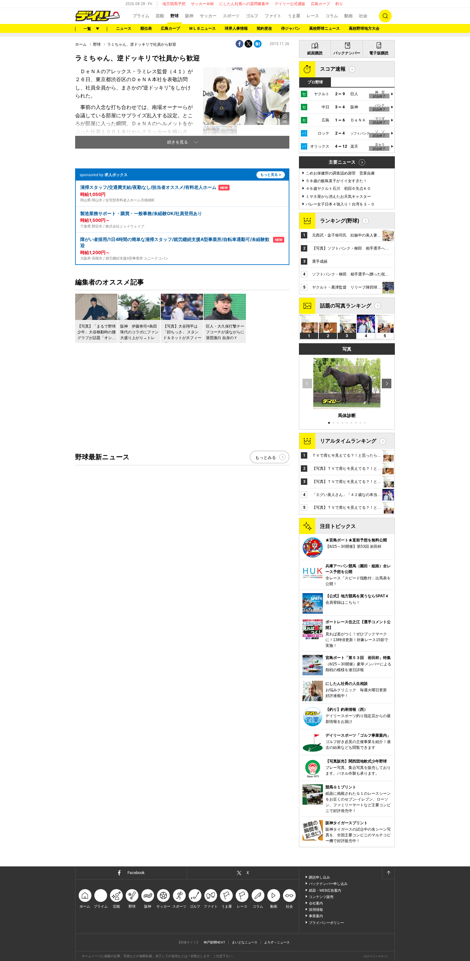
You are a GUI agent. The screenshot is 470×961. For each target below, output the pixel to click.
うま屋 (294, 15)
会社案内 (316, 903)
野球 (174, 15)
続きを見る (177, 142)
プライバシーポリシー (326, 923)
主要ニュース (342, 162)
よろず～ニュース (277, 942)
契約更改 (264, 28)
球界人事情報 (236, 28)
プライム (141, 15)
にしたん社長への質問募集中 (244, 4)
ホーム (81, 44)
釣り (339, 4)
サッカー (208, 15)
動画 (348, 15)
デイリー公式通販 (290, 4)
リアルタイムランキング (348, 441)
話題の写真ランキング (345, 305)
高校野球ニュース (324, 28)
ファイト (273, 15)
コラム (331, 15)
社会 (363, 15)
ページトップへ (388, 872)
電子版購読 (378, 53)
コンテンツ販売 (321, 897)
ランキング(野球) (339, 220)
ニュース (123, 28)
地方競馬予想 (173, 4)
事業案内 (316, 916)
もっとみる (265, 457)
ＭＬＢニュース (202, 28)
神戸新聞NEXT (214, 942)
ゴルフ (252, 15)
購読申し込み (319, 877)
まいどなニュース (244, 942)
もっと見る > (270, 174)
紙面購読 (315, 53)
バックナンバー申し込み (328, 884)
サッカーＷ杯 (202, 4)
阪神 (189, 15)
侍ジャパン (290, 28)
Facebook (136, 873)
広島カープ (320, 4)
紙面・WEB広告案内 (325, 890)
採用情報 (316, 909)
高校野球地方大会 (364, 28)
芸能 (160, 15)
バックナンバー (346, 53)
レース (313, 15)
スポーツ (231, 15)
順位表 (146, 28)
